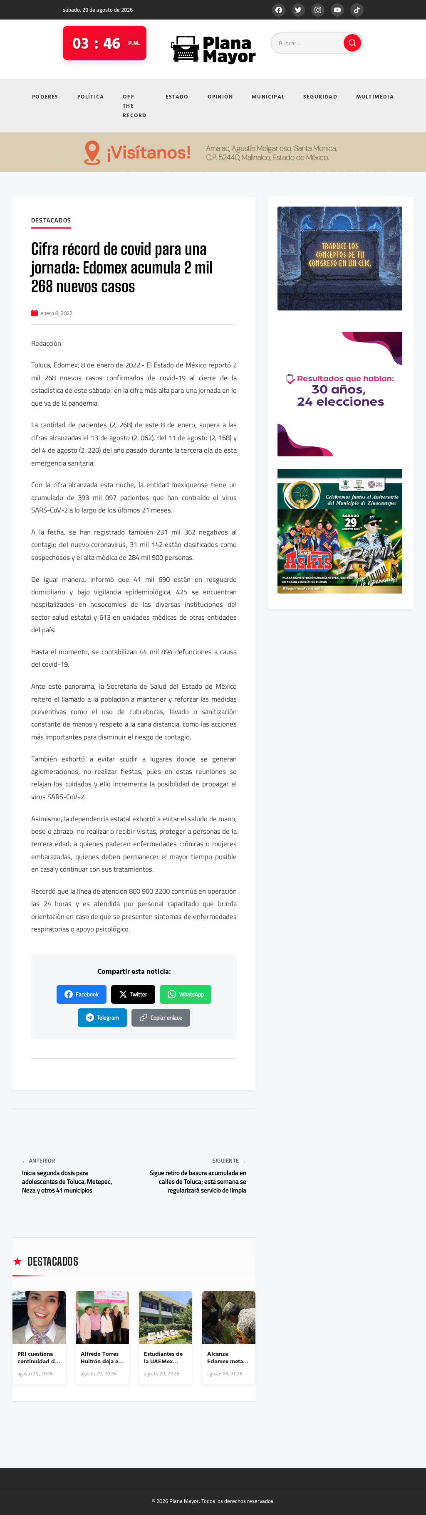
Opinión (220, 96)
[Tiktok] (357, 10)
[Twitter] (298, 10)
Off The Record (134, 105)
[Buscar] (352, 43)
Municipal (268, 96)
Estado (177, 96)
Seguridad (320, 96)
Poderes (45, 96)
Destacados (51, 221)
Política (90, 96)
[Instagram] (317, 10)
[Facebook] (278, 10)
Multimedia (375, 96)
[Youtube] (337, 10)
